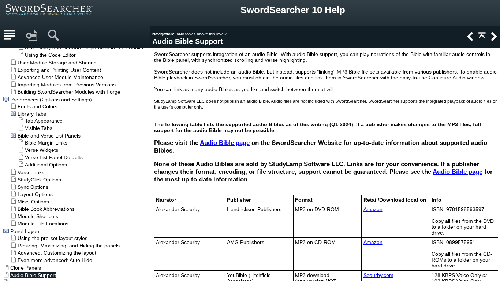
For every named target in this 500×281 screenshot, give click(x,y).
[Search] (53, 35)
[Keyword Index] (31, 35)
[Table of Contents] (9, 35)
